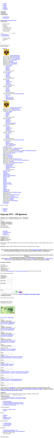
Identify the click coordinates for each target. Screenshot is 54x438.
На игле (5, 181)
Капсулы (10, 156)
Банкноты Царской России (16, 107)
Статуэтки (11, 199)
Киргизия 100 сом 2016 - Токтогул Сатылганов (11, 357)
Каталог (2, 412)
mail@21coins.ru (6, 425)
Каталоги (11, 155)
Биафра (7, 136)
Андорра (8, 74)
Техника (5, 188)
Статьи (4, 3)
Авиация (5, 171)
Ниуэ (7, 96)
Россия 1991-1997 (16, 59)
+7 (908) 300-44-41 (5, 34)
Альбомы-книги (15, 149)
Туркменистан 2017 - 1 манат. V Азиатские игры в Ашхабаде (14, 372)
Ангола (7, 88)
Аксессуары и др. (7, 154)
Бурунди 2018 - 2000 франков (7, 323)
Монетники (12, 152)
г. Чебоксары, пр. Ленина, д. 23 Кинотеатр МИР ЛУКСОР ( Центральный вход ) (14, 430)
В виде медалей (6, 174)
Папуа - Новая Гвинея (11, 144)
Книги (8, 193)
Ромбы (4, 185)
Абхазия (7, 80)
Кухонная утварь (15, 194)
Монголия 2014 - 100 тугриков (7, 342)
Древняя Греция (9, 164)
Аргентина (8, 66)
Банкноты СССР (15, 108)
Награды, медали (7, 182)
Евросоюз (11, 61)
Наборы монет (14, 62)
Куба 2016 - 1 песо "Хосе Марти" (8, 350)
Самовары (11, 198)
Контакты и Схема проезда (9, 409)
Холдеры (10, 157)
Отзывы (5, 6)
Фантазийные (14, 63)
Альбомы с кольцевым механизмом (28, 150)
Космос (4, 180)
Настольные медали (7, 183)
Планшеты (11, 161)
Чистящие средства (17, 158)
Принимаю (3, 392)
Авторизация (6, 16)
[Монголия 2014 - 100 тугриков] (8, 340)
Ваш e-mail (3, 280)
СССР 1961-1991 (16, 57)
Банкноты (5, 100)
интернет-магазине (37, 249)
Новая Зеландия (9, 97)
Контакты (5, 9)
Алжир (7, 87)
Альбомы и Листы (7, 417)
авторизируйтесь (10, 271)
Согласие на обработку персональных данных (13, 403)
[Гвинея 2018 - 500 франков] (7, 334)
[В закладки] (13, 321)
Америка (10, 65)
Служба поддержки (5, 407)
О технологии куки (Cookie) (9, 404)
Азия (8, 79)
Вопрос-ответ (6, 234)
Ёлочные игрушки (17, 192)
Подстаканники (15, 197)
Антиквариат (6, 191)
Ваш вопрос (3, 283)
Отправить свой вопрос (5, 295)
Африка (9, 86)
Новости (5, 5)
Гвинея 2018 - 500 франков (7, 336)
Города (4, 177)
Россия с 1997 (14, 60)
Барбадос (8, 68)
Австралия (8, 94)
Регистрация (6, 18)
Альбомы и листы (7, 146)
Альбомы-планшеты (18, 148)
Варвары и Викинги (10, 167)
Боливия (8, 69)
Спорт (4, 187)
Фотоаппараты (14, 200)
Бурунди (8, 91)
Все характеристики (5, 227)
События (5, 186)
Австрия (8, 73)
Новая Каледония (10, 98)
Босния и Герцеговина (11, 123)
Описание (5, 231)
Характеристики (7, 232)
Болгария (8, 121)
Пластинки (11, 195)
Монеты (5, 48)
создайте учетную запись (21, 271)
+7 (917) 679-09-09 (5, 35)
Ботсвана (8, 90)
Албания (8, 119)
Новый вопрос (4, 276)
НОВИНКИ (6, 202)
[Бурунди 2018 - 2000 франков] (8, 322)
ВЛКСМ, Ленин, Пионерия (9, 175)
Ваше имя (3, 278)
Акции (4, 4)
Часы (8, 201)
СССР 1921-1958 (16, 56)
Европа (9, 72)
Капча (2, 290)
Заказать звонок (6, 38)
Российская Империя (14, 55)
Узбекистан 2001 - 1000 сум (7, 365)
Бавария (7, 75)
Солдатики (11, 163)
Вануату (8, 142)
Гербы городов (6, 176)
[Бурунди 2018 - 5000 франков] (8, 328)
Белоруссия (8, 76)
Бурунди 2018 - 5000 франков (7, 329)
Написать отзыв (4, 269)
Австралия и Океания (19, 93)
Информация (3, 399)
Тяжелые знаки (6, 189)
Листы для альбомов (18, 151)
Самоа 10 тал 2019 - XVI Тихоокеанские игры (11, 380)
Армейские (5, 173)
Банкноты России (16, 110)
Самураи (8, 168)
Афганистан (8, 84)
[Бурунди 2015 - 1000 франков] (8, 316)
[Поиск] (15, 33)
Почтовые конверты (18, 162)
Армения (8, 82)
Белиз (7, 115)
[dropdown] (1, 1)
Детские (5, 179)
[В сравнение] (15, 321)
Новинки (5, 8)
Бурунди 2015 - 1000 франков (7, 317)
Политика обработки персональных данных (13, 402)
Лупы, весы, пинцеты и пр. (23, 160)
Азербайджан (9, 81)
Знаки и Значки (6, 170)
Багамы (7, 67)
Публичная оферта (7, 401)
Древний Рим (9, 166)
